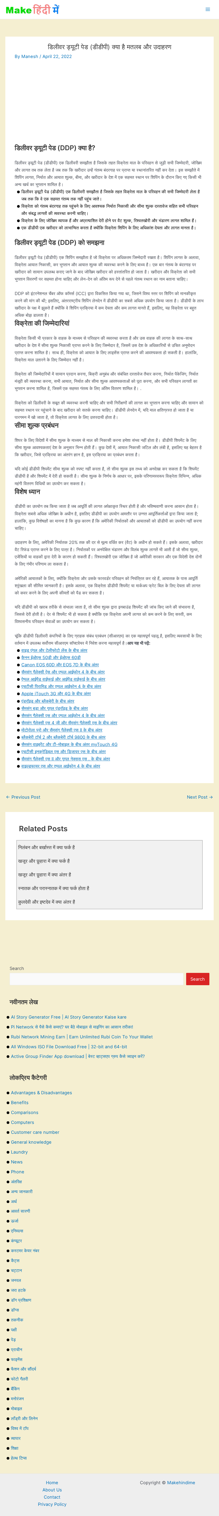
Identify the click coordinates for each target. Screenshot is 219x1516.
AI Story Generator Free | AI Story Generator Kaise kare (69, 1017)
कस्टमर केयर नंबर (25, 1250)
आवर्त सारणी (20, 1211)
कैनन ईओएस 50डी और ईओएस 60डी (51, 657)
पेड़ (13, 1339)
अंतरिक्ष (16, 1181)
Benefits (20, 1102)
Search (17, 968)
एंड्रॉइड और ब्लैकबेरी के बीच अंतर (47, 701)
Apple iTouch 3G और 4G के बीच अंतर (56, 693)
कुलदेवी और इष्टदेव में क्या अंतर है (46, 902)
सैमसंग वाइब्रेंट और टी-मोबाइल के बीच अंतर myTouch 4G (69, 744)
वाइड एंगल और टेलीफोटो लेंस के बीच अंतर (54, 650)
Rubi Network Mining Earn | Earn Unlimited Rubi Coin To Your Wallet (82, 1036)
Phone (17, 1171)
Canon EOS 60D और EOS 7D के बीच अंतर (60, 664)
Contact (52, 1497)
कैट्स (15, 1260)
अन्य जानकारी (22, 1191)
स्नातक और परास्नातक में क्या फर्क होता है (53, 888)
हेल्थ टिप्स (19, 1458)
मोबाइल (16, 1408)
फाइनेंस (16, 1359)
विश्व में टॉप (20, 1428)
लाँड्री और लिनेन (24, 1418)
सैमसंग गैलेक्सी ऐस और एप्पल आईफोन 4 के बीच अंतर (63, 672)
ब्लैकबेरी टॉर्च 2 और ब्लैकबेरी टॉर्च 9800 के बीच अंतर (63, 737)
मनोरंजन (17, 1398)
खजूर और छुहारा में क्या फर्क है (44, 861)
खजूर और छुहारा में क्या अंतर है (44, 874)
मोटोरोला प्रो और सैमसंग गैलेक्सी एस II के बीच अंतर (61, 730)
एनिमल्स (17, 1230)
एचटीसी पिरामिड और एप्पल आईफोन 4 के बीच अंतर (61, 686)
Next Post (200, 797)
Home (52, 1482)
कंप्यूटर (16, 1240)
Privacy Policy (52, 1504)
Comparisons (24, 1112)
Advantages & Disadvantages (41, 1092)
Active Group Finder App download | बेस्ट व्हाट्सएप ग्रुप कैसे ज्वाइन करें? (78, 1056)
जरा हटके (18, 1290)
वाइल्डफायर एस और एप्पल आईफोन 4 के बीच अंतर (60, 766)
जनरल (16, 1280)
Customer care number (35, 1132)
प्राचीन (16, 1349)
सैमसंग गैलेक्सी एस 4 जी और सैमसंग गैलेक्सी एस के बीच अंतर (69, 722)
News (17, 1162)
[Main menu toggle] (208, 9)
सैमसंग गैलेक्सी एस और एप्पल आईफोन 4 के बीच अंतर (63, 715)
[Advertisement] (109, 106)
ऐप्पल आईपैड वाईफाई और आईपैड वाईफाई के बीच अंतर (63, 679)
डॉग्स (15, 1310)
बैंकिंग (15, 1388)
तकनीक (17, 1319)
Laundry (19, 1152)
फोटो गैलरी (19, 1379)
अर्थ (14, 1201)
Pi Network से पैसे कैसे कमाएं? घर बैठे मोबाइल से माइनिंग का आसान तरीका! (72, 1027)
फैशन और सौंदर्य (23, 1369)
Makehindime (181, 1482)
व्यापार (16, 1438)
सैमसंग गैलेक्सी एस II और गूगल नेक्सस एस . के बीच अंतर (65, 758)
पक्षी (14, 1329)
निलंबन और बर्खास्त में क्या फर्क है (46, 847)
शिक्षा (14, 1448)
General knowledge (31, 1142)
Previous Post (23, 797)
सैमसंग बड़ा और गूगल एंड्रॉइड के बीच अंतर (54, 708)
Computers (22, 1122)
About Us (52, 1489)
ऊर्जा (14, 1221)
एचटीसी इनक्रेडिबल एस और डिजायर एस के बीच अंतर (63, 751)
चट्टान (16, 1270)
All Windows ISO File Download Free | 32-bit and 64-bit (69, 1046)
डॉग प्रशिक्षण (21, 1300)
